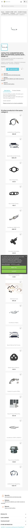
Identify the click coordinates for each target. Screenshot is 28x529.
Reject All (14, 267)
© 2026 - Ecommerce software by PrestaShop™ (12, 527)
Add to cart (13, 69)
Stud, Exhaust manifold (14, 275)
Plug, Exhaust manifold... (14, 460)
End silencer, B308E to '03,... (14, 227)
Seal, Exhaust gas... (14, 179)
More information (6, 264)
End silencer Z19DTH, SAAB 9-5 (14, 437)
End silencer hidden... (14, 322)
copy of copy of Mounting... (14, 413)
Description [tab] (7, 90)
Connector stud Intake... (14, 251)
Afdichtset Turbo (14, 298)
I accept (14, 271)
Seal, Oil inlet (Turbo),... (14, 203)
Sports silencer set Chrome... (14, 156)
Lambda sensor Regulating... (14, 132)
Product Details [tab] (16, 90)
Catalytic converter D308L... (14, 391)
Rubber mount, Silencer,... (14, 367)
